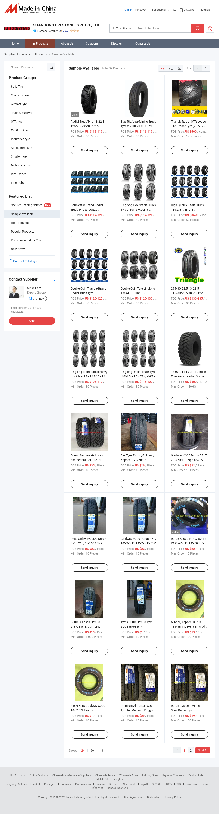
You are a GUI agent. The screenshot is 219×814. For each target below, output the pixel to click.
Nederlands (129, 784)
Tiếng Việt (97, 787)
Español (35, 784)
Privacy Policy (173, 797)
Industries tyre (20, 139)
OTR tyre (16, 121)
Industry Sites (150, 775)
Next (201, 750)
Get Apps (189, 9)
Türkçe (205, 784)
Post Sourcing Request (210, 28)
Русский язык (83, 784)
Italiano (100, 784)
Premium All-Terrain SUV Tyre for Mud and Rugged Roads (137, 710)
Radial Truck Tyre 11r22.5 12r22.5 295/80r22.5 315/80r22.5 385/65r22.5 (88, 125)
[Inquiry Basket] (175, 9)
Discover (117, 43)
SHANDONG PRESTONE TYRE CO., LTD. (66, 25)
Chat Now (38, 298)
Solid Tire (17, 86)
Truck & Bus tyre (21, 113)
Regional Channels (173, 775)
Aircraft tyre (19, 104)
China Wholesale (105, 775)
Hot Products (17, 775)
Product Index (196, 775)
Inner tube (17, 183)
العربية (144, 784)
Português (50, 784)
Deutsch (113, 784)
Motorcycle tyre (21, 165)
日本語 (168, 784)
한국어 (156, 784)
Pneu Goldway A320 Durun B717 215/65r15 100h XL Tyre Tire (88, 543)
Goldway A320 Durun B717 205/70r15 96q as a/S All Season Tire (189, 459)
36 (92, 750)
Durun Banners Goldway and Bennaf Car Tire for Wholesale (87, 459)
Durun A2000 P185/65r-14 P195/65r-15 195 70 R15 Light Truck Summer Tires (188, 543)
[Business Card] (53, 279)
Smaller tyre (19, 156)
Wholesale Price (128, 775)
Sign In (128, 9)
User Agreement (133, 797)
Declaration (153, 797)
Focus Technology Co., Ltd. (81, 797)
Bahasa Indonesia (117, 787)
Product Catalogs (25, 261)
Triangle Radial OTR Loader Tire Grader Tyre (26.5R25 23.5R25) (189, 125)
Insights (118, 779)
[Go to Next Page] (206, 68)
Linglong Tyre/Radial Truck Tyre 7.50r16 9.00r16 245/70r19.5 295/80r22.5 (138, 209)
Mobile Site (102, 779)
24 (83, 750)
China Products (39, 775)
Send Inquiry (89, 150)
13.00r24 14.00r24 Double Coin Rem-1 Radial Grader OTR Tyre (188, 376)
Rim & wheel (19, 174)
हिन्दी (179, 784)
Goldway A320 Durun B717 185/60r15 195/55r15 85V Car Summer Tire (139, 543)
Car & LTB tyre (20, 130)
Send (32, 321)
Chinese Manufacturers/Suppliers (71, 775)
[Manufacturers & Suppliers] (31, 8)
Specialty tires (20, 95)
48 (101, 750)
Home (15, 43)
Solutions (92, 43)
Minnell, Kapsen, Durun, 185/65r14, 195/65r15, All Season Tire (188, 626)
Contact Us (142, 43)
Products (42, 43)
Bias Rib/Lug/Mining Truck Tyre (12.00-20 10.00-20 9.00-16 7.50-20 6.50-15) (138, 125)
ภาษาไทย (191, 784)
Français (66, 784)
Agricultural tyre (21, 148)
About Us (67, 43)
